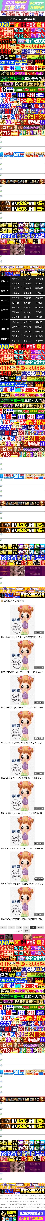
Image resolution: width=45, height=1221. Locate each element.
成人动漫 (39, 283)
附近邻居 (15, 298)
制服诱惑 (39, 332)
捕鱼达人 (15, 308)
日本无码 (39, 279)
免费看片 (5, 339)
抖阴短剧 (27, 341)
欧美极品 (27, 283)
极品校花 (15, 341)
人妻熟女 (15, 293)
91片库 (16, 322)
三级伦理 (15, 288)
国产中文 (15, 336)
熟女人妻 (27, 327)
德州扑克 (39, 308)
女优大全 (27, 322)
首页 (3, 927)
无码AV (5, 320)
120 (25, 927)
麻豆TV (27, 317)
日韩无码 (39, 341)
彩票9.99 (15, 312)
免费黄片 (39, 327)
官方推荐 (5, 310)
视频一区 (5, 281)
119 (19, 927)
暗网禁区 (15, 332)
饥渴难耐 (27, 298)
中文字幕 (27, 288)
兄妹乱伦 (27, 336)
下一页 (40, 927)
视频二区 (5, 291)
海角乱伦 (27, 332)
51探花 (39, 317)
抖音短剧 (15, 317)
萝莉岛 (39, 322)
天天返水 (39, 312)
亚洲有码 (15, 283)
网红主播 (27, 279)
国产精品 (15, 279)
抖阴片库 (5, 329)
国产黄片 (15, 327)
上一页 (11, 927)
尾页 (26, 931)
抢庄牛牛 (27, 308)
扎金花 (27, 312)
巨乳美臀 (39, 288)
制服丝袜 (27, 293)
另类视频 (39, 293)
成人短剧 (39, 336)
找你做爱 (39, 298)
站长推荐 (5, 300)
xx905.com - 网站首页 (22, 19)
